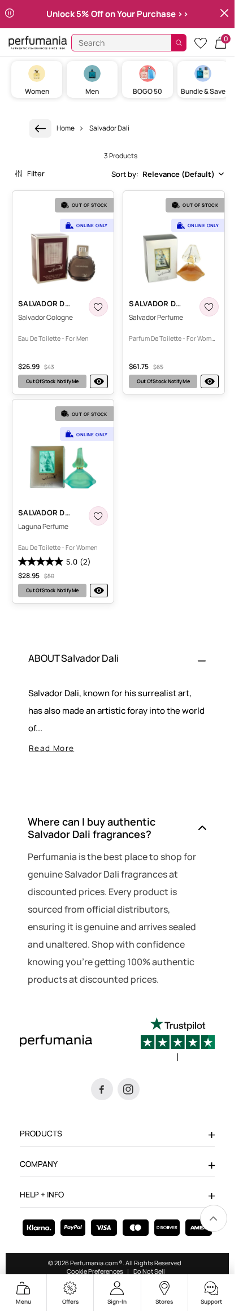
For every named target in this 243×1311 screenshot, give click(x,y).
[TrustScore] (178, 1039)
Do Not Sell (149, 1271)
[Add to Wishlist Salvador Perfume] (209, 306)
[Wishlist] (200, 42)
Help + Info (42, 1194)
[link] (40, 128)
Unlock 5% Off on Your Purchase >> (117, 14)
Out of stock (52, 381)
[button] (220, 43)
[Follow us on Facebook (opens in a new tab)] (102, 1089)
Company (39, 1163)
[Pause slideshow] (10, 14)
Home (66, 128)
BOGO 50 (147, 91)
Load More (121, 621)
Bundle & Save (203, 91)
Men (92, 91)
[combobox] (168, 174)
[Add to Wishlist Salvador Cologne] (98, 306)
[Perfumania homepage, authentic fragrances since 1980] (37, 42)
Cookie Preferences (95, 1271)
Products (41, 1133)
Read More (51, 748)
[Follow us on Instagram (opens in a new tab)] (129, 1089)
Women (37, 91)
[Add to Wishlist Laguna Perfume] (98, 516)
